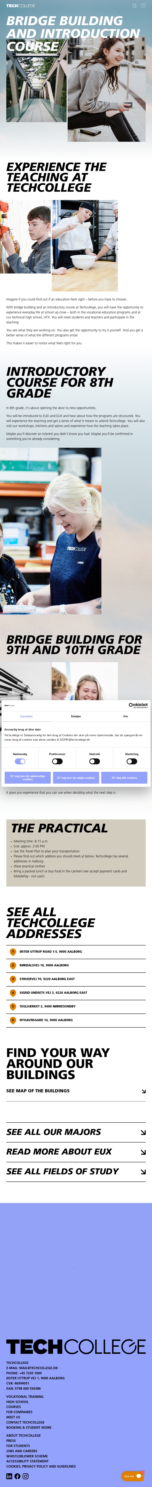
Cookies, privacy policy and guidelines (41, 1466)
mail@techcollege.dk (38, 1368)
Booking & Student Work (29, 1428)
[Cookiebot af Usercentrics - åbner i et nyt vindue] (131, 705)
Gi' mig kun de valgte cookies (76, 777)
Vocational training (25, 1397)
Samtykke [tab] (26, 716)
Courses (13, 1407)
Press (11, 1441)
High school (17, 1402)
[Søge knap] (135, 6)
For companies (19, 1412)
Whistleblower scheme (27, 1456)
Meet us (13, 1417)
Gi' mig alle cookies (124, 777)
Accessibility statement (27, 1461)
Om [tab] (125, 716)
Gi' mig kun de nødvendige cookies (27, 777)
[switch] (57, 761)
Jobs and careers (21, 1451)
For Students (18, 1446)
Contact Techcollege (25, 1422)
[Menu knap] (143, 6)
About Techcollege (23, 1436)
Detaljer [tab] (76, 716)
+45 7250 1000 (30, 1373)
